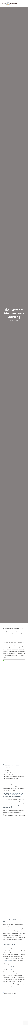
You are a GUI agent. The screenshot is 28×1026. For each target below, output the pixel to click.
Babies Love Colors (18, 795)
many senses (15, 765)
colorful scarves (14, 793)
